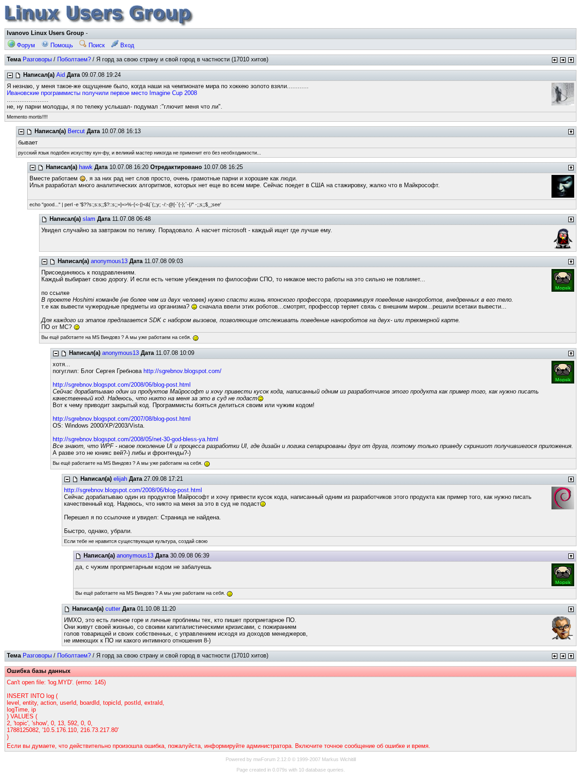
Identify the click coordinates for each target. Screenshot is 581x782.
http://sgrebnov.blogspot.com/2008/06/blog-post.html (122, 384)
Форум (25, 45)
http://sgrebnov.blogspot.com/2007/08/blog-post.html (122, 418)
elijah (120, 478)
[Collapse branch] (10, 75)
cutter (112, 608)
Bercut (76, 131)
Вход (126, 45)
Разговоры (37, 59)
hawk (86, 167)
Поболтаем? (74, 59)
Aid (60, 74)
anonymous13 (109, 261)
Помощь (61, 45)
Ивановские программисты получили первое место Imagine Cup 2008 (102, 93)
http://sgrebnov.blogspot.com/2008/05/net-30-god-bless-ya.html (135, 439)
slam (89, 218)
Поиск (96, 45)
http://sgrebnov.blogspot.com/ (182, 371)
